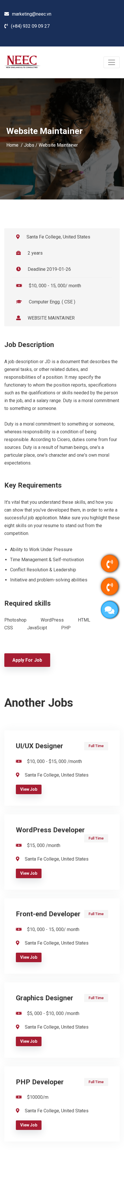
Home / (15, 145)
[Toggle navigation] (112, 62)
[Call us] (109, 563)
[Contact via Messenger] (109, 609)
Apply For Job (27, 660)
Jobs (29, 145)
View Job (28, 789)
